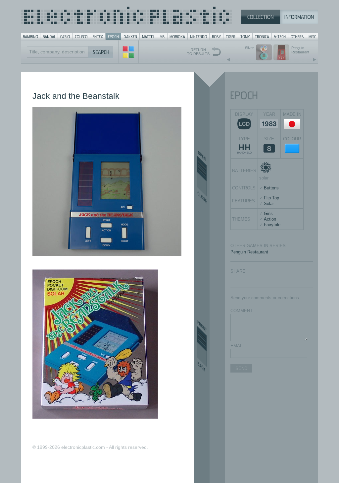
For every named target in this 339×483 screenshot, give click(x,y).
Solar (269, 203)
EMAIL (237, 345)
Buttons (271, 187)
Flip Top (271, 197)
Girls (268, 213)
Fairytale (272, 224)
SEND (241, 368)
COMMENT (241, 310)
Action (270, 219)
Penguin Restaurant (249, 251)
